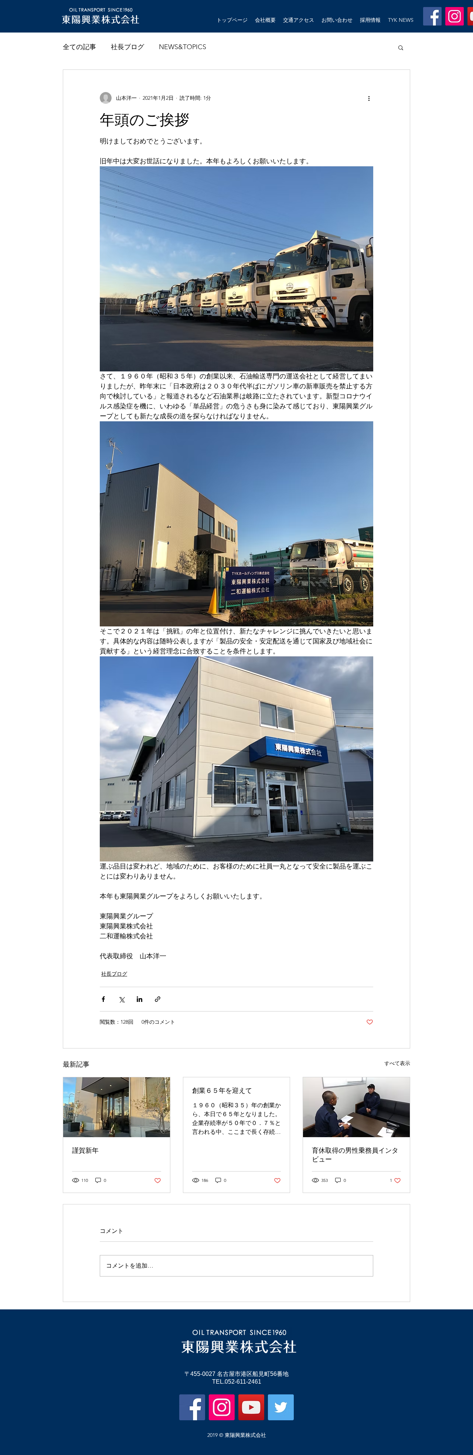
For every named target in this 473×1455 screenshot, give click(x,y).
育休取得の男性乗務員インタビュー (355, 1154)
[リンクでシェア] (157, 999)
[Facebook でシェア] (103, 999)
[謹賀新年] (116, 1107)
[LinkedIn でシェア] (139, 999)
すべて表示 (397, 1063)
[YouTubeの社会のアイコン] (251, 1407)
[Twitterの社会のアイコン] (281, 1407)
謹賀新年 (85, 1150)
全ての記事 (79, 47)
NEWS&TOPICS (182, 47)
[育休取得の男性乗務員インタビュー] (356, 1107)
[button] (400, 47)
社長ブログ (127, 47)
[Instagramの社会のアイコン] (454, 16)
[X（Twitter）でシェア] (121, 999)
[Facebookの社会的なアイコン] (432, 16)
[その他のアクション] (368, 98)
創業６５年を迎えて (222, 1090)
